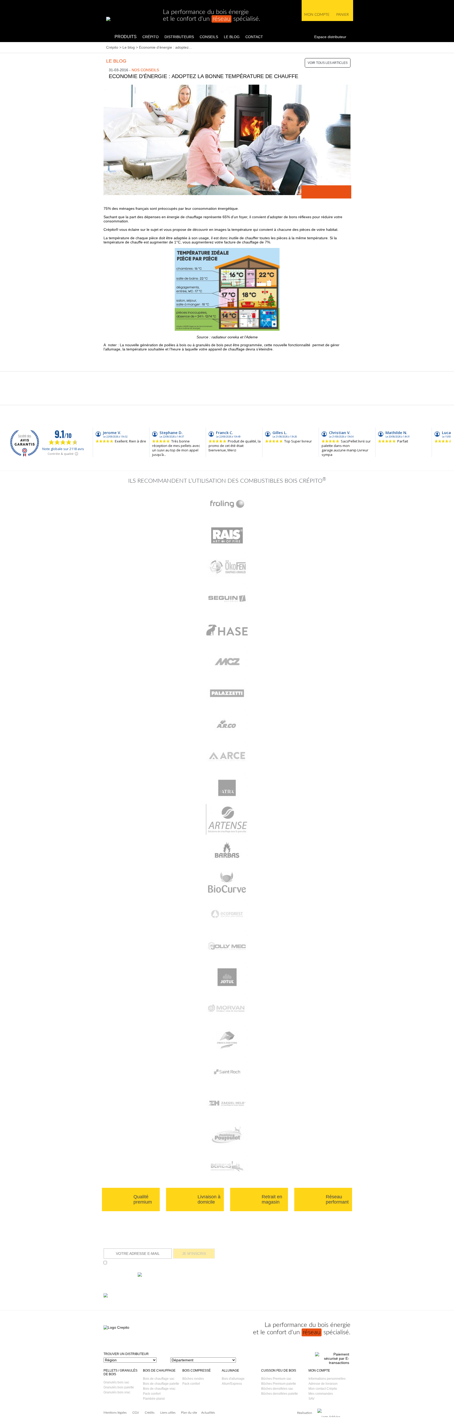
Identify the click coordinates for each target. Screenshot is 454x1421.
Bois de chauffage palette (161, 1384)
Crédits (149, 1412)
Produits (126, 36)
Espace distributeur (330, 37)
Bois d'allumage (233, 1379)
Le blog (232, 37)
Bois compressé (196, 1370)
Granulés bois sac (116, 1382)
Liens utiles (168, 1412)
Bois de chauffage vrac (159, 1389)
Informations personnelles (326, 1379)
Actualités (208, 1412)
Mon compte (319, 1370)
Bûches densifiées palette (279, 1393)
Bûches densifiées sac (277, 1389)
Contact (254, 37)
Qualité (142, 1199)
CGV (135, 1412)
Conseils (209, 37)
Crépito (150, 37)
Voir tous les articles (328, 63)
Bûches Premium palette (278, 1384)
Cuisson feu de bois (278, 1370)
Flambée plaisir (154, 1398)
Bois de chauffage (159, 1370)
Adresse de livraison (323, 1384)
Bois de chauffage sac (158, 1379)
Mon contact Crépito (322, 1389)
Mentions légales (115, 1412)
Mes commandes (320, 1393)
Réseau (337, 1199)
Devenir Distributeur (295, 1254)
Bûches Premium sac (276, 1379)
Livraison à (209, 1199)
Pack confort (152, 1393)
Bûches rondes (193, 1379)
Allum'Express (232, 1384)
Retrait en (272, 1199)
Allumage (230, 1370)
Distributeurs (179, 37)
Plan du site (189, 1412)
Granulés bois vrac (117, 1392)
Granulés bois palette (119, 1387)
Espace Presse (295, 1269)
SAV (311, 1398)
